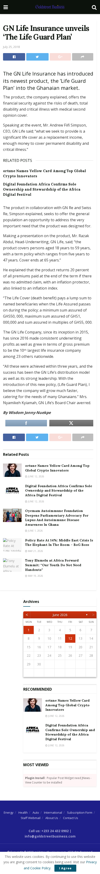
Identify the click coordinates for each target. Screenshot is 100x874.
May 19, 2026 (35, 575)
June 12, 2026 (35, 476)
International (53, 812)
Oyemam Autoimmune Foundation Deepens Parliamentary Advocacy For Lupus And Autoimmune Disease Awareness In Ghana (56, 518)
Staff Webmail (30, 818)
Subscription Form (79, 812)
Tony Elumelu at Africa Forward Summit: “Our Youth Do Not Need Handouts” (53, 565)
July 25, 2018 (11, 47)
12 (70, 638)
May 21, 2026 (35, 551)
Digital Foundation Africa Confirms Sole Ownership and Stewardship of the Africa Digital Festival (41, 189)
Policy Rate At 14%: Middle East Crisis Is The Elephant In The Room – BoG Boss (59, 542)
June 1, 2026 (35, 530)
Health (23, 812)
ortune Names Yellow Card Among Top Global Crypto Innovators (57, 468)
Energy (8, 812)
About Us (51, 818)
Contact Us (70, 818)
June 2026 (60, 615)
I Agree (65, 868)
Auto (36, 812)
